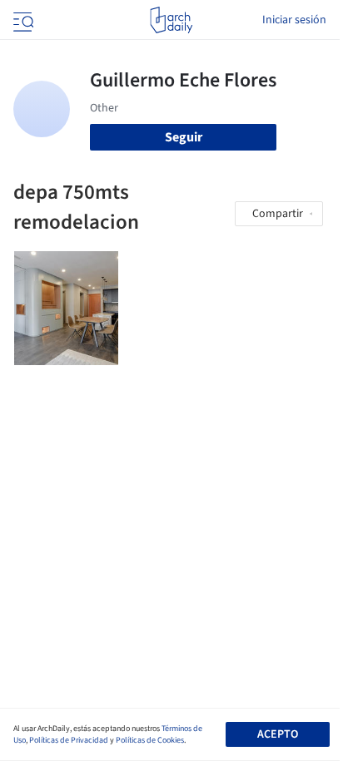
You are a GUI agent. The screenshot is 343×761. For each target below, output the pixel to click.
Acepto (277, 734)
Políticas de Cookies (150, 740)
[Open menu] (21, 20)
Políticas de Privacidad (68, 740)
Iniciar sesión (294, 20)
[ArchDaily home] (171, 20)
